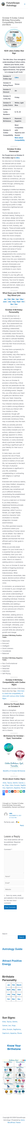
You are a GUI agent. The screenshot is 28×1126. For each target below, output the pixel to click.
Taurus (9, 783)
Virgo (7, 785)
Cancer (21, 783)
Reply (22, 825)
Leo (9, 1025)
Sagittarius (17, 1029)
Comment (8, 849)
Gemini (15, 783)
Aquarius (17, 788)
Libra (16, 77)
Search (4, 934)
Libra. (18, 158)
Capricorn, (9, 788)
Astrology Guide (12, 949)
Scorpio (17, 785)
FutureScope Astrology (13, 4)
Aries (4, 783)
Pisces (23, 788)
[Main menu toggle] (25, 4)
